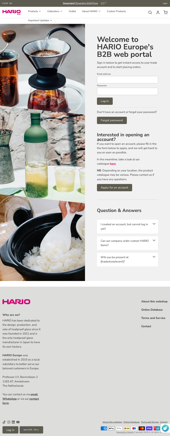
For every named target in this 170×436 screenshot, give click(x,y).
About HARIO (89, 11)
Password (102, 85)
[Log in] (156, 12)
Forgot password (112, 120)
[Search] (149, 12)
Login (165, 3)
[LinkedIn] (13, 422)
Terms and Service (153, 318)
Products (33, 11)
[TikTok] (4, 422)
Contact (146, 326)
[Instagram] (8, 422)
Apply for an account (114, 187)
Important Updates (38, 20)
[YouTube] (18, 422)
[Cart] (164, 12)
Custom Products (116, 11)
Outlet (72, 11)
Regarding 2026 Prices (80, 3)
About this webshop (154, 301)
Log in (105, 101)
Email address (104, 74)
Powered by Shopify (125, 432)
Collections (53, 11)
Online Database (152, 310)
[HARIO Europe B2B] (11, 12)
